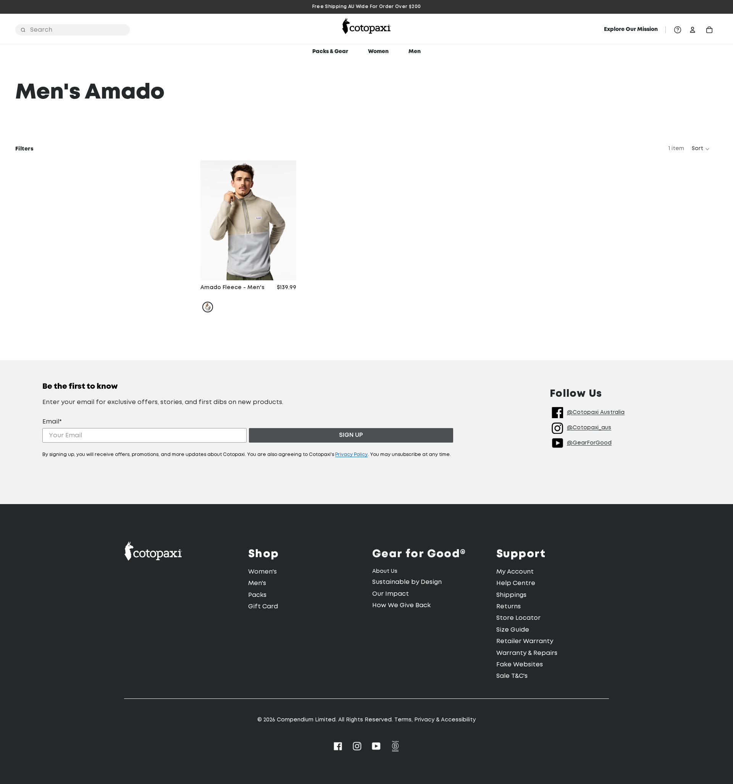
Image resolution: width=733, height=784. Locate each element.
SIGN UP (351, 435)
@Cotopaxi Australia (596, 412)
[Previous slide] (211, 220)
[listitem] (207, 307)
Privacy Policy (351, 455)
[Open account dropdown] (692, 29)
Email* (52, 422)
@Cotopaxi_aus (589, 427)
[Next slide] (284, 220)
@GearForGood (589, 443)
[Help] (677, 30)
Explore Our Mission (631, 29)
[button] (701, 149)
